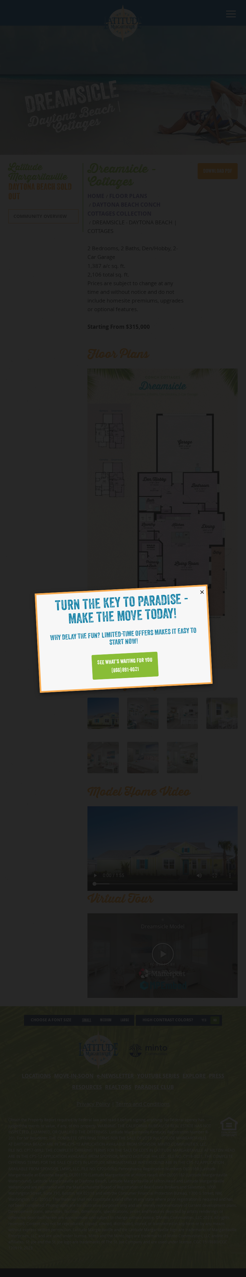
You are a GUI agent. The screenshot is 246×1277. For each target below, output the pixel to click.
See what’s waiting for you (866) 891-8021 (124, 665)
